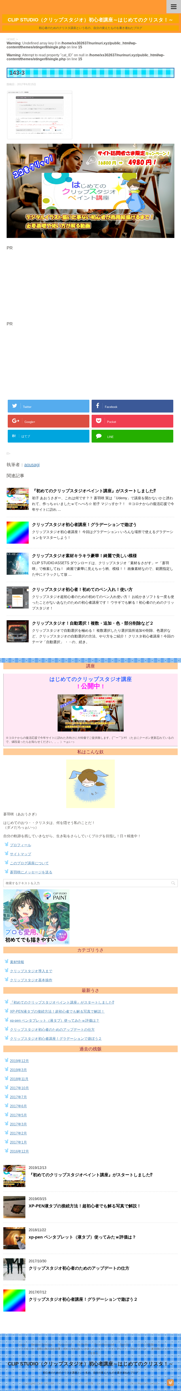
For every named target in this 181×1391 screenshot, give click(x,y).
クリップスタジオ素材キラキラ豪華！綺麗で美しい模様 (84, 555)
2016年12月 (19, 1151)
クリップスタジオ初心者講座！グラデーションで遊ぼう (84, 524)
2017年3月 (18, 1124)
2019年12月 (19, 1061)
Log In (21, 1344)
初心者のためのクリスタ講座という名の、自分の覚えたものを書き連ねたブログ (90, 1372)
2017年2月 (18, 1133)
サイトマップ (20, 854)
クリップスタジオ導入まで (31, 971)
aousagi (32, 464)
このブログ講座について (29, 863)
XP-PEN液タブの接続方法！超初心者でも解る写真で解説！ (57, 1011)
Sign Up (124, 1344)
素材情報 (17, 962)
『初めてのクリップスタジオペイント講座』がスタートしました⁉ (94, 490)
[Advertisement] (44, 286)
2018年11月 (19, 1079)
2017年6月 (18, 1106)
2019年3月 (18, 1070)
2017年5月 (18, 1115)
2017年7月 (18, 1097)
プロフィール (20, 845)
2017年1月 (18, 1142)
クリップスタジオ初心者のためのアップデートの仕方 (52, 1029)
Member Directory (41, 1344)
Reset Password (104, 1344)
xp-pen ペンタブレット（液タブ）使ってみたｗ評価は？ (54, 1020)
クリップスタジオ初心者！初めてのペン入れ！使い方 (82, 589)
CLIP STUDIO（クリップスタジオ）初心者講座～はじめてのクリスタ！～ (90, 1363)
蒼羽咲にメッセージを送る (31, 872)
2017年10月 (19, 1088)
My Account (65, 1344)
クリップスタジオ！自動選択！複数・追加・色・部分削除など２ (93, 623)
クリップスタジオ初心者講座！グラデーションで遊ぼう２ (56, 1038)
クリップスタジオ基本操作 (31, 980)
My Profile (83, 1344)
